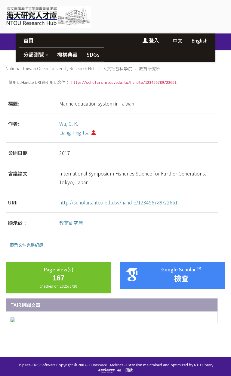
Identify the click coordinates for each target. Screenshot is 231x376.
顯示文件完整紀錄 (26, 245)
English (199, 40)
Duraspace (98, 364)
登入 (153, 40)
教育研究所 (149, 68)
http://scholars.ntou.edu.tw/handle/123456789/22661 (118, 202)
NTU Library (203, 364)
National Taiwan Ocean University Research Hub (51, 68)
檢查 (181, 278)
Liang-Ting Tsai (74, 132)
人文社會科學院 (117, 68)
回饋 (129, 369)
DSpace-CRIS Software (36, 364)
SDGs (93, 54)
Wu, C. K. (68, 123)
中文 (177, 40)
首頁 (28, 40)
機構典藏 (67, 54)
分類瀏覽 (34, 54)
